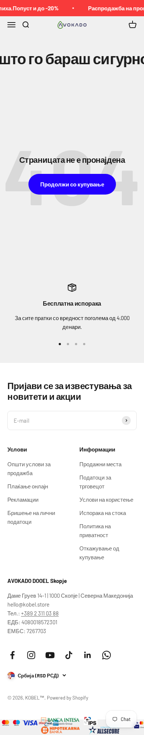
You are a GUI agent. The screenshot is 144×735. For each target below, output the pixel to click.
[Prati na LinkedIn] (88, 655)
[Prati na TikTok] (69, 655)
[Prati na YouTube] (50, 655)
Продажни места (100, 464)
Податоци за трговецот (95, 482)
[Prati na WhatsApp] (107, 655)
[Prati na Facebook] (12, 655)
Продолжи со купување (72, 184)
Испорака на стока (102, 512)
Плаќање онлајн (27, 486)
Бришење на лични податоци (31, 517)
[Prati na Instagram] (31, 655)
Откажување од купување (99, 552)
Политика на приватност (95, 530)
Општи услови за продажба (29, 468)
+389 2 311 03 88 (40, 613)
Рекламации (22, 499)
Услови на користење (106, 499)
